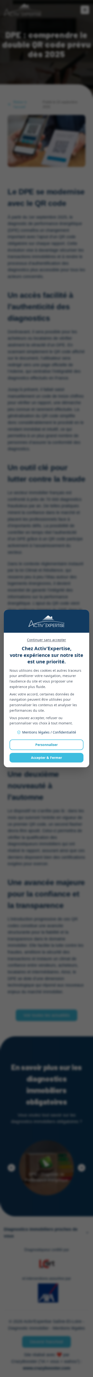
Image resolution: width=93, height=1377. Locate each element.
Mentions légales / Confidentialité (49, 732)
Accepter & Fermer (46, 757)
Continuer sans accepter (46, 640)
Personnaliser (46, 744)
